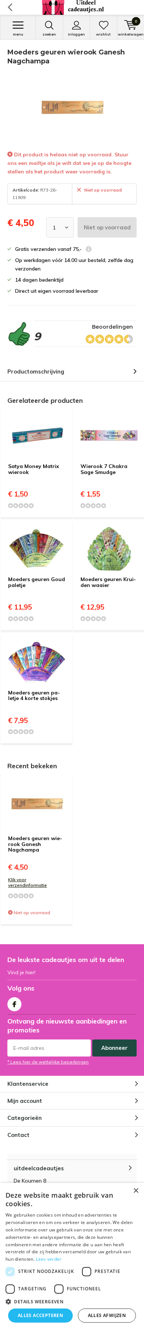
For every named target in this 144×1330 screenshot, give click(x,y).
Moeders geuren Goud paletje (36, 582)
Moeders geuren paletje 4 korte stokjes (34, 695)
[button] (72, 1302)
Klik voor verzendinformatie (27, 882)
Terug (10, 7)
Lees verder (48, 1259)
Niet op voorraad (107, 227)
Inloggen (76, 34)
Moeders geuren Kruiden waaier (108, 582)
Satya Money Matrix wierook (33, 469)
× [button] (135, 1191)
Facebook (14, 1004)
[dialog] (72, 1256)
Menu (18, 34)
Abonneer (114, 1047)
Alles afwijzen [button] (107, 1315)
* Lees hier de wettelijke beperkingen (48, 1062)
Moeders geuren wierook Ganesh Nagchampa (35, 844)
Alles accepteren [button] (40, 1315)
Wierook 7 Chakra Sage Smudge (103, 469)
